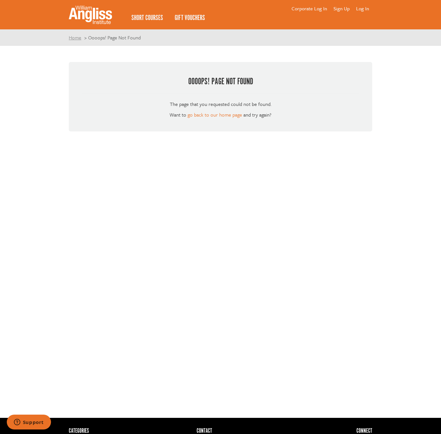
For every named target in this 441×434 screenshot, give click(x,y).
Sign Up (341, 8)
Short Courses (147, 18)
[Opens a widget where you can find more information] (28, 423)
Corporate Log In (309, 8)
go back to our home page (215, 114)
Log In (362, 8)
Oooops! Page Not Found (114, 37)
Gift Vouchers (190, 18)
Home (75, 37)
